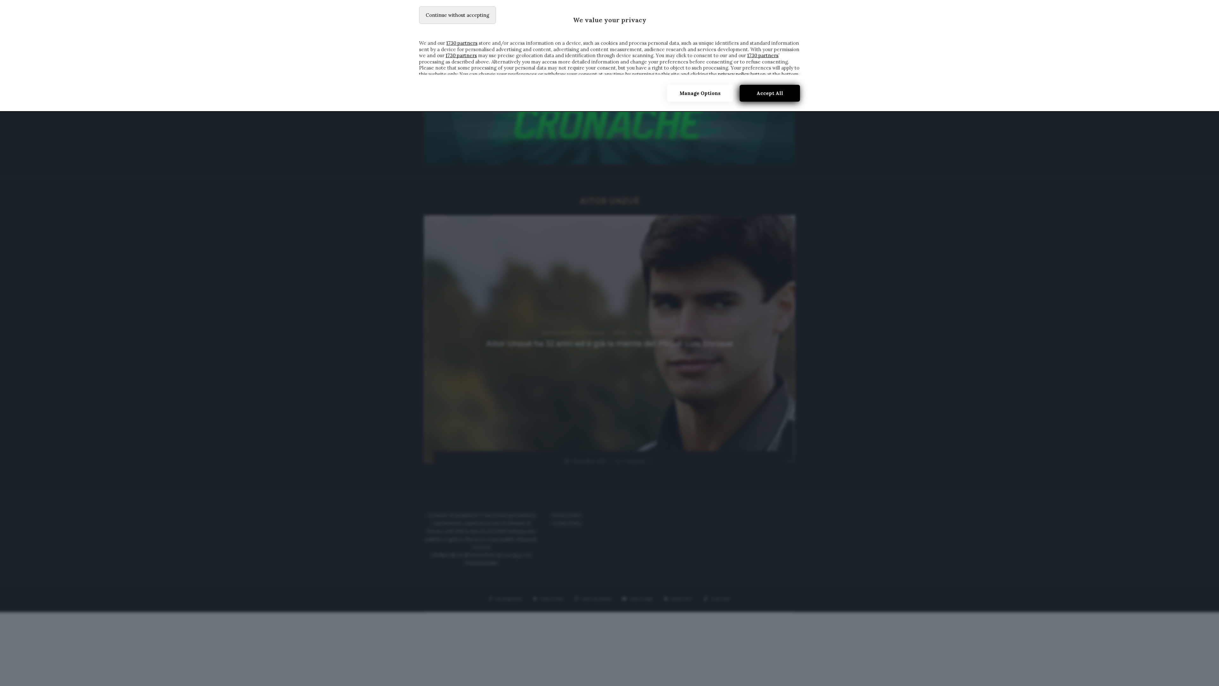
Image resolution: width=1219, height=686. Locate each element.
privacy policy (733, 74)
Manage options (700, 93)
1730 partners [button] (461, 43)
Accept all (769, 93)
